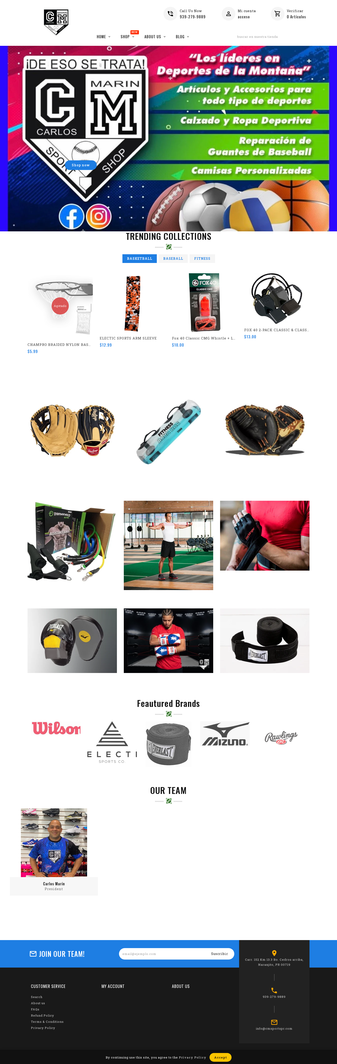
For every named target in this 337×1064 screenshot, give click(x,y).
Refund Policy (42, 1015)
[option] (168, 138)
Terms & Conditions (47, 1022)
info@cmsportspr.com (274, 1028)
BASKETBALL (139, 258)
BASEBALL (173, 258)
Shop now (81, 165)
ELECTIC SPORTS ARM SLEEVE (128, 338)
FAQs (35, 1009)
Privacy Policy (43, 1028)
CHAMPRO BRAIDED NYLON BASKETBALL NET (60, 344)
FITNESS (202, 258)
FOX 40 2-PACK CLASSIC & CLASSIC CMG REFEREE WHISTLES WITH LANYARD (276, 330)
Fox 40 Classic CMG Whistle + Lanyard (204, 338)
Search (36, 997)
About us (38, 1003)
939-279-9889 (193, 16)
